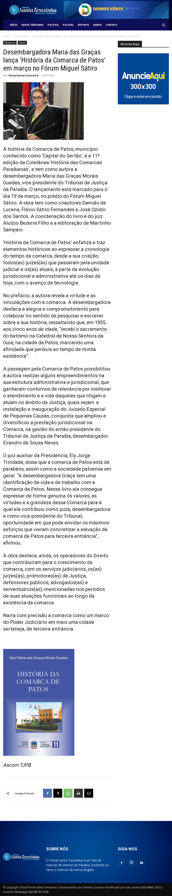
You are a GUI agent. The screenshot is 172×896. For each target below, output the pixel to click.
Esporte (83, 25)
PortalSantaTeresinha (23, 75)
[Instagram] (131, 862)
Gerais (97, 25)
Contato (111, 25)
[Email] (88, 793)
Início (13, 25)
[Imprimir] (78, 793)
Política (53, 25)
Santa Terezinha (32, 25)
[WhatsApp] (68, 793)
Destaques (21, 36)
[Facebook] (47, 793)
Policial (68, 25)
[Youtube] (141, 863)
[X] (57, 793)
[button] (163, 25)
